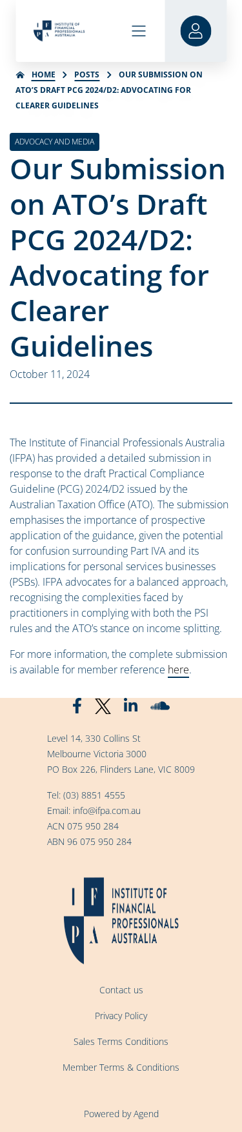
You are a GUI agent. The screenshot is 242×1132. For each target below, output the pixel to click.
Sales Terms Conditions (121, 1041)
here (178, 669)
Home (43, 74)
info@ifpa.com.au (107, 810)
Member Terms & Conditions (121, 1067)
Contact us (121, 990)
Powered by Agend (121, 1113)
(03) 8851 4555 (94, 795)
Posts (86, 74)
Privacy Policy (121, 1015)
